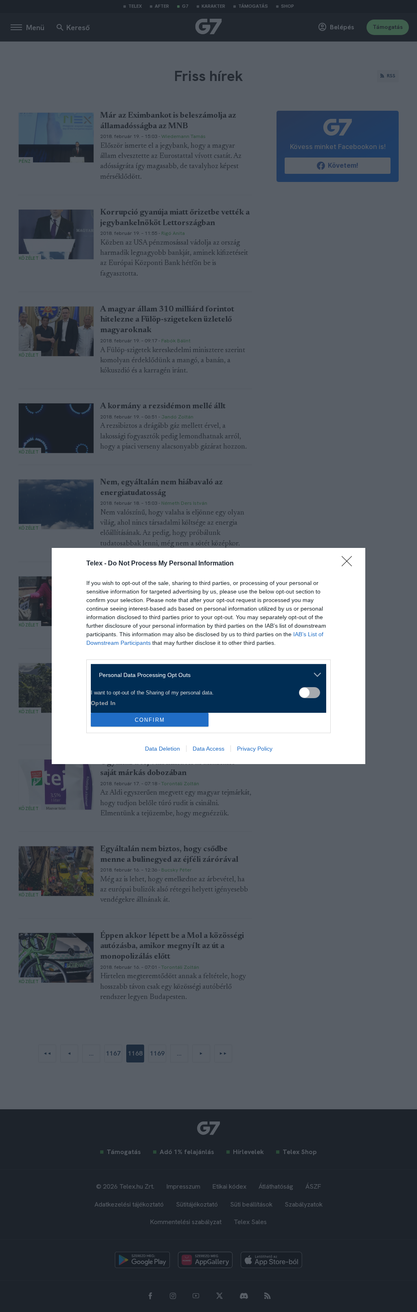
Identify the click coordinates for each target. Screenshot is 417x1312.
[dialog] (208, 656)
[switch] (309, 692)
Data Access (208, 748)
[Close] (349, 564)
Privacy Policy (254, 748)
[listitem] (205, 674)
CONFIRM (150, 720)
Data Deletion (162, 748)
